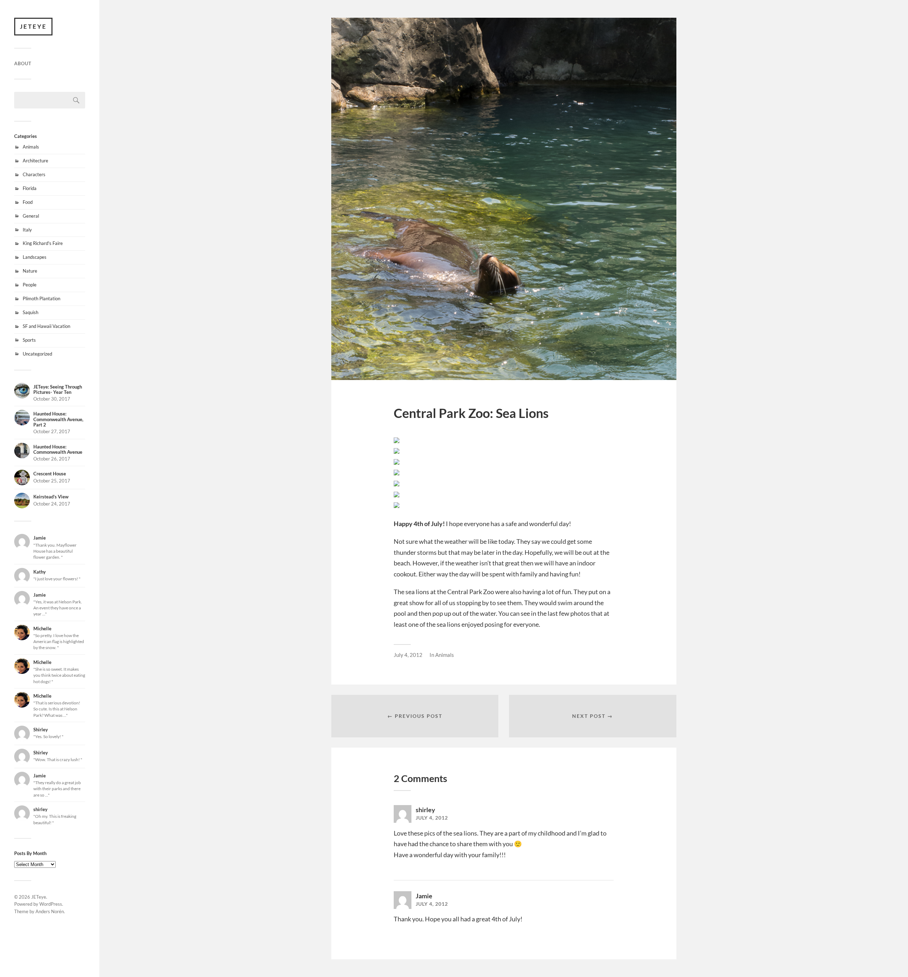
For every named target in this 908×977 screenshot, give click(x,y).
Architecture (35, 160)
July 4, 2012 (408, 655)
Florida (30, 188)
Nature (30, 271)
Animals (31, 147)
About (23, 63)
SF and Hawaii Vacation (46, 326)
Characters (34, 174)
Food (28, 202)
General (31, 216)
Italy (27, 230)
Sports (29, 340)
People (30, 284)
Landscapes (34, 257)
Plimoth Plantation (41, 298)
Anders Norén (49, 911)
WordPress (50, 904)
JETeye (33, 26)
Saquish (30, 312)
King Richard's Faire (43, 243)
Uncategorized (37, 354)
